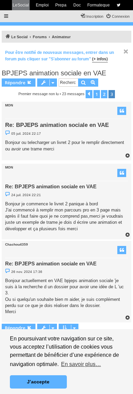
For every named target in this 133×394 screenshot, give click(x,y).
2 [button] (104, 94)
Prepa (60, 5)
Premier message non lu (38, 94)
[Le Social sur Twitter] (118, 5)
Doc (77, 5)
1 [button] (96, 94)
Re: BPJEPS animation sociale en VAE (57, 125)
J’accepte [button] (38, 381)
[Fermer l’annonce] (126, 51)
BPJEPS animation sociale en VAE (54, 73)
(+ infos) (100, 59)
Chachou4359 (16, 244)
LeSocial (21, 5)
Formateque (98, 5)
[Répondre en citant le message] (121, 111)
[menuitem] (118, 16)
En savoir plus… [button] (81, 364)
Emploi (42, 5)
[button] (89, 94)
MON (9, 105)
